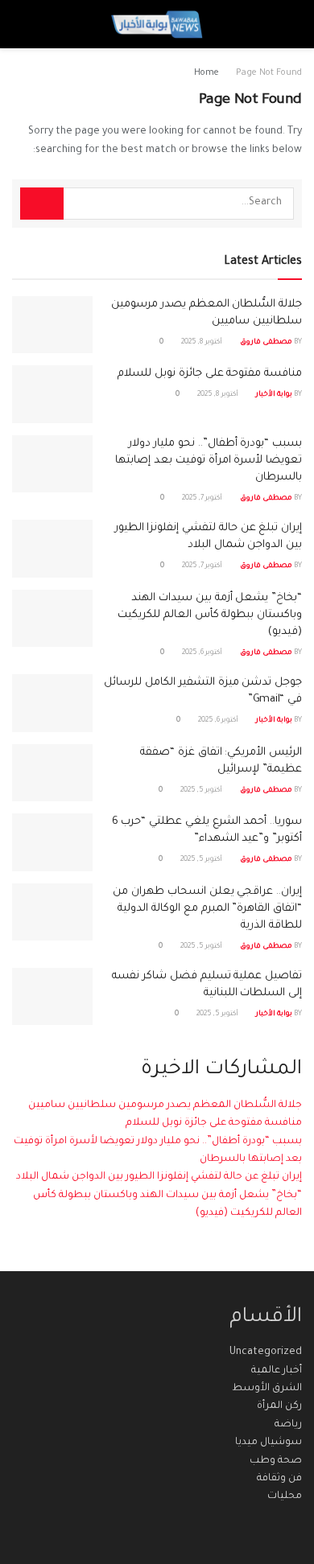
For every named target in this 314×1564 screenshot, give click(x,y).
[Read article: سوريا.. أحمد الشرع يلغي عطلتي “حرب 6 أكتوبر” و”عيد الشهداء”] (52, 842)
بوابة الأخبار (274, 395)
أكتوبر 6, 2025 (203, 653)
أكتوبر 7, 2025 (203, 499)
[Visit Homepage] (156, 24)
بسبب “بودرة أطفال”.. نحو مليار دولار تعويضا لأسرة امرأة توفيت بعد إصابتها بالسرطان (208, 461)
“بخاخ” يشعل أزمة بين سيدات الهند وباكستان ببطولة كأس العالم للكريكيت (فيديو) (210, 615)
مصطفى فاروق (266, 343)
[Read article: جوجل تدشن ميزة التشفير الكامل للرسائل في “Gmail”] (52, 703)
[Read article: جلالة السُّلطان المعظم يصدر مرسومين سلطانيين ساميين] (52, 325)
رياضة (288, 1424)
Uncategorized (265, 1352)
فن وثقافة (279, 1478)
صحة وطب (276, 1461)
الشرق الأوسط (267, 1388)
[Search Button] (27, 24)
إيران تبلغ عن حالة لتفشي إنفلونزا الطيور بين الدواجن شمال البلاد (159, 1177)
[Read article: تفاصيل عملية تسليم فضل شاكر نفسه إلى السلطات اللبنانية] (52, 997)
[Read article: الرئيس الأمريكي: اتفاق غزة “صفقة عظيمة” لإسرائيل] (52, 773)
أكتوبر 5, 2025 (202, 791)
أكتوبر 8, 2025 (202, 343)
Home (206, 73)
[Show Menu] (287, 24)
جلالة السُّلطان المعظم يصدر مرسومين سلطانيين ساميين (165, 1105)
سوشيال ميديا (268, 1442)
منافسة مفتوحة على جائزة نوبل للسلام (210, 374)
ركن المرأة (279, 1406)
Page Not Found (269, 73)
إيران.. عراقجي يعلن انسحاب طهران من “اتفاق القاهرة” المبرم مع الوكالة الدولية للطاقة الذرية (207, 909)
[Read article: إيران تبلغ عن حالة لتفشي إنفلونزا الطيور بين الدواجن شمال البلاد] (52, 549)
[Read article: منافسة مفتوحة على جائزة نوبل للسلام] (52, 394)
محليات (284, 1496)
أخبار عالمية (276, 1371)
